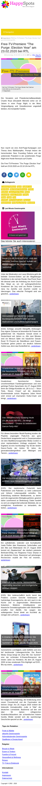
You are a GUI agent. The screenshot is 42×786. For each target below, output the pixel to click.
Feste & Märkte (8, 731)
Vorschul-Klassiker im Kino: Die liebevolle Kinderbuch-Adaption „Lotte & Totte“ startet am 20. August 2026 (20, 690)
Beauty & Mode (8, 749)
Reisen (5, 760)
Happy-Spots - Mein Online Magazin (18, 4)
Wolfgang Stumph (19, 203)
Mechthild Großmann (18, 189)
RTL (33, 55)
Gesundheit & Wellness (11, 757)
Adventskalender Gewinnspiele (14, 736)
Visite (9, 197)
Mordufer (31, 203)
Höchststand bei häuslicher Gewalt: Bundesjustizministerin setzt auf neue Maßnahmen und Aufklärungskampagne (20, 319)
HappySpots (6, 38)
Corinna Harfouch (9, 187)
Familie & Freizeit (9, 754)
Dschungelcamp (15, 200)
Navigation (8, 32)
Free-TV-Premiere (38, 55)
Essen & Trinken (8, 752)
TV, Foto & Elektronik (10, 763)
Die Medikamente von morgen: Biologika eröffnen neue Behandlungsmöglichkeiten (20, 479)
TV (12, 38)
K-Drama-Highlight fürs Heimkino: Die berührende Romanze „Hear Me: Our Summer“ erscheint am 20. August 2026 (20, 640)
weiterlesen (14, 294)
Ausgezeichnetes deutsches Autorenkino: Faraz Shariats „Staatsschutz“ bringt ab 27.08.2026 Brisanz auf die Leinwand (20, 533)
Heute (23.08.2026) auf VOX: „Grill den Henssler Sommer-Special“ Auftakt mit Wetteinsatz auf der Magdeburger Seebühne (19, 262)
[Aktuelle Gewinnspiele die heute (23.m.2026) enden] (18, 239)
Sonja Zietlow (16, 195)
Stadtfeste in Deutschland (12, 739)
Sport (19, 187)
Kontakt (5, 772)
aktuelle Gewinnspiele (11, 734)
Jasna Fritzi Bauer (16, 192)
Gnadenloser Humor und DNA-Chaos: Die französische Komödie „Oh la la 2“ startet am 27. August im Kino (19, 371)
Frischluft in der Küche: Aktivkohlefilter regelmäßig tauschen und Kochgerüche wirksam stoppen (19, 585)
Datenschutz (7, 778)
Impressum (6, 775)
